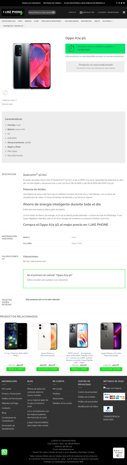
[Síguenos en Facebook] (117, 3)
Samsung (28, 21)
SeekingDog (60, 462)
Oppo (13, 100)
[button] (87, 12)
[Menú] (123, 449)
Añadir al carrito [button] (16, 369)
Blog (4, 413)
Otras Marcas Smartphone (51, 21)
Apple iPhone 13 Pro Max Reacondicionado (111, 354)
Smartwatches (86, 21)
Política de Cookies (86, 397)
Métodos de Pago (10, 403)
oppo (11, 104)
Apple (20, 21)
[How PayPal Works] (114, 396)
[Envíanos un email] (124, 3)
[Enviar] (54, 12)
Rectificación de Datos (88, 406)
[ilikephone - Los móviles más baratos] (13, 12)
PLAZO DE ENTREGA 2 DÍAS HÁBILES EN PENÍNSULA (84, 3)
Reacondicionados (71, 21)
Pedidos (56, 394)
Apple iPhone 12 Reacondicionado (48, 354)
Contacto (72, 12)
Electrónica (107, 21)
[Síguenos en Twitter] (121, 3)
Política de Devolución (12, 398)
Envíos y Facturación (11, 394)
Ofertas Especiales (9, 21)
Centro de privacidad (87, 392)
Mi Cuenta (6, 389)
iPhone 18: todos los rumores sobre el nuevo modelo (36, 392)
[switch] (118, 455)
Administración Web (75, 462)
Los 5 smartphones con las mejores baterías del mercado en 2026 (38, 414)
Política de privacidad (88, 401)
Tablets (97, 21)
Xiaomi (36, 21)
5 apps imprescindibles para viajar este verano (37, 424)
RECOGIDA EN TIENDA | (52, 3)
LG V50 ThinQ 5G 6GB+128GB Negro (16, 354)
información (17, 155)
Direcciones (58, 398)
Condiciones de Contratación (9, 419)
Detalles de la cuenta (62, 403)
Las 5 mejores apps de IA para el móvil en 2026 (37, 403)
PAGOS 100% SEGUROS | (31, 3)
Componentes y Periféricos (13, 26)
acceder (37, 280)
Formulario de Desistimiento (8, 427)
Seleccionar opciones (47, 369)
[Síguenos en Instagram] (119, 3)
